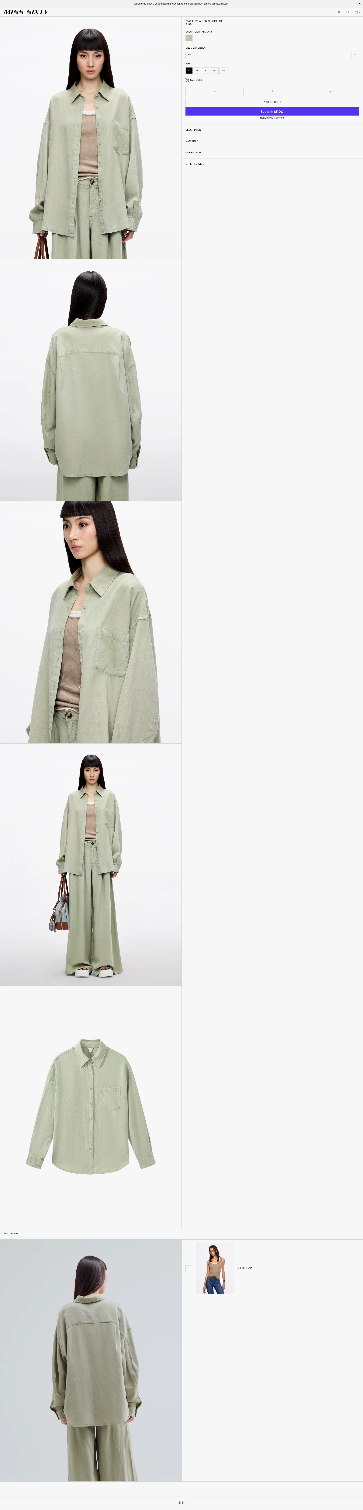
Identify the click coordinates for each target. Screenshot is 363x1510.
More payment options (272, 118)
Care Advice (193, 152)
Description (193, 130)
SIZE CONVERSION (195, 48)
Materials (191, 141)
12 (225, 71)
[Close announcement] (360, 3)
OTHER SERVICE (194, 164)
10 (214, 70)
